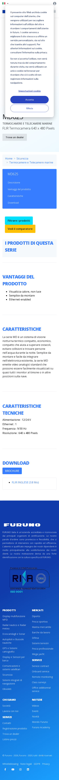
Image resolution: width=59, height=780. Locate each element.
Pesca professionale (42, 648)
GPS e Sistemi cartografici (9, 650)
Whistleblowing (10, 763)
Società (6, 705)
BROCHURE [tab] (12, 471)
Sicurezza (22, 158)
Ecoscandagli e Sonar (13, 633)
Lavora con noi (10, 711)
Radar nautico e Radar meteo (14, 626)
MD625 (13, 174)
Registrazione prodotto (14, 728)
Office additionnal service (41, 689)
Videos (35, 705)
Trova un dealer (15, 137)
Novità (35, 716)
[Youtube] (13, 769)
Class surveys (39, 682)
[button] (5, 3)
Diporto (36, 616)
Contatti (6, 723)
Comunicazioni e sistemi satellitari (11, 667)
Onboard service (40, 671)
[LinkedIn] (28, 769)
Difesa (35, 637)
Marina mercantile (41, 627)
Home (8, 158)
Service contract (40, 666)
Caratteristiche (15, 195)
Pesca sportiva (40, 621)
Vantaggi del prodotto (19, 189)
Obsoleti (6, 689)
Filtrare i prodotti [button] (19, 220)
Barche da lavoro (41, 632)
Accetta (29, 99)
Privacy (46, 763)
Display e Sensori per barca (13, 658)
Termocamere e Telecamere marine (31, 162)
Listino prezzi (9, 739)
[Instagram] (20, 769)
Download (13, 202)
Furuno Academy (41, 727)
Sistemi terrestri (40, 643)
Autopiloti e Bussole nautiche (13, 641)
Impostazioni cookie (30, 90)
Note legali (26, 763)
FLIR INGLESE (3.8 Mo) (25, 482)
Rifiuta (29, 108)
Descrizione (14, 182)
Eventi (35, 711)
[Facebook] (5, 769)
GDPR (37, 763)
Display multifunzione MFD (13, 618)
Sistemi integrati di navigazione (12, 682)
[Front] (22, 525)
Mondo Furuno (40, 721)
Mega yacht (38, 654)
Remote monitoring (42, 676)
